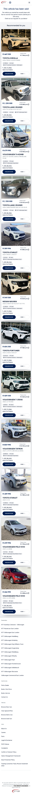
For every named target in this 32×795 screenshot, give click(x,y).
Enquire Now (9, 73)
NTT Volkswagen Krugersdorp (10, 648)
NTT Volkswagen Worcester (9, 671)
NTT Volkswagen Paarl (8, 660)
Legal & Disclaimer (6, 740)
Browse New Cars (6, 707)
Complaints (4, 748)
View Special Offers (7, 711)
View (22, 73)
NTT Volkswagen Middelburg (9, 652)
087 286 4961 (8, 166)
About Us (4, 728)
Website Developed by (15, 785)
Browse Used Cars (6, 718)
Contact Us (4, 697)
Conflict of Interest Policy (8, 752)
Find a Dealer (5, 685)
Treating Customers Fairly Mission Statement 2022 (14, 765)
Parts (2, 736)
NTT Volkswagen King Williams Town (12, 644)
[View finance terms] (28, 55)
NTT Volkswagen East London (10, 632)
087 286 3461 (8, 262)
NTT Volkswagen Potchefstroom (11, 663)
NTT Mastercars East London (10, 628)
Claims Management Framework (10, 756)
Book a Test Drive (6, 689)
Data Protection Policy (8, 760)
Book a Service (5, 693)
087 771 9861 (8, 67)
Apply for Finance (8, 69)
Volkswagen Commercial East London (12, 675)
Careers (3, 732)
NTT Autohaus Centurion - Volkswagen (12, 624)
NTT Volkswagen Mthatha (9, 656)
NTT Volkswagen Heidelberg (9, 636)
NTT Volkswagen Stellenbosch (10, 667)
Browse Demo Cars (7, 715)
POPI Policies (5, 744)
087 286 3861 (8, 115)
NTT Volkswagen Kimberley (9, 640)
